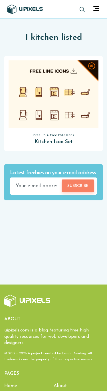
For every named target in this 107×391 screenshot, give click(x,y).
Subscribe (77, 186)
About (60, 386)
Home (10, 386)
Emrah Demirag (74, 353)
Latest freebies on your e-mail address (53, 173)
